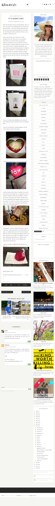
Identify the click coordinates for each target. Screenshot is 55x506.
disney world (44, 135)
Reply (29, 341)
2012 (37, 462)
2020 (37, 413)
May (38, 440)
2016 (37, 420)
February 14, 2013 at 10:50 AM (10, 332)
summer (43, 209)
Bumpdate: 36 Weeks (41, 448)
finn (43, 148)
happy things (44, 160)
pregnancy (43, 197)
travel (44, 225)
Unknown (7, 345)
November (39, 429)
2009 (37, 468)
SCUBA (43, 108)
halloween (43, 157)
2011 (37, 464)
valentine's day (43, 228)
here (22, 274)
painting (43, 188)
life (44, 172)
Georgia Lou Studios (25, 495)
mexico (44, 182)
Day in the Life (43, 105)
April (38, 442)
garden (43, 154)
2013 (37, 426)
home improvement (43, 163)
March (38, 444)
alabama (43, 111)
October (39, 431)
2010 (37, 466)
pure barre (43, 200)
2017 (37, 418)
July (38, 437)
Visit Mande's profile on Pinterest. (41, 472)
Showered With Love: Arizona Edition (44, 450)
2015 (37, 422)
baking (44, 117)
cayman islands (43, 126)
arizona (43, 114)
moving (43, 185)
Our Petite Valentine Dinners (42, 455)
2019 (37, 414)
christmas (44, 129)
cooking (43, 132)
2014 (37, 424)
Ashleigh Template (13, 495)
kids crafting (44, 169)
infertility (43, 166)
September (39, 433)
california (43, 123)
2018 (37, 416)
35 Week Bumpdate (41, 451)
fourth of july (43, 151)
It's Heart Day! (40, 453)
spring (44, 203)
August (38, 435)
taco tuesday (44, 212)
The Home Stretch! (41, 457)
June (38, 438)
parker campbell (43, 191)
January (38, 460)
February (39, 446)
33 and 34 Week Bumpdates (42, 458)
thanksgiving (44, 222)
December (39, 427)
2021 (37, 411)
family (43, 145)
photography (44, 194)
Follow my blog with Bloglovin (8, 391)
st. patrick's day (44, 206)
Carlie (6, 330)
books (43, 120)
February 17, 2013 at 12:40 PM (10, 346)
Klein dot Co (6, 495)
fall (43, 142)
